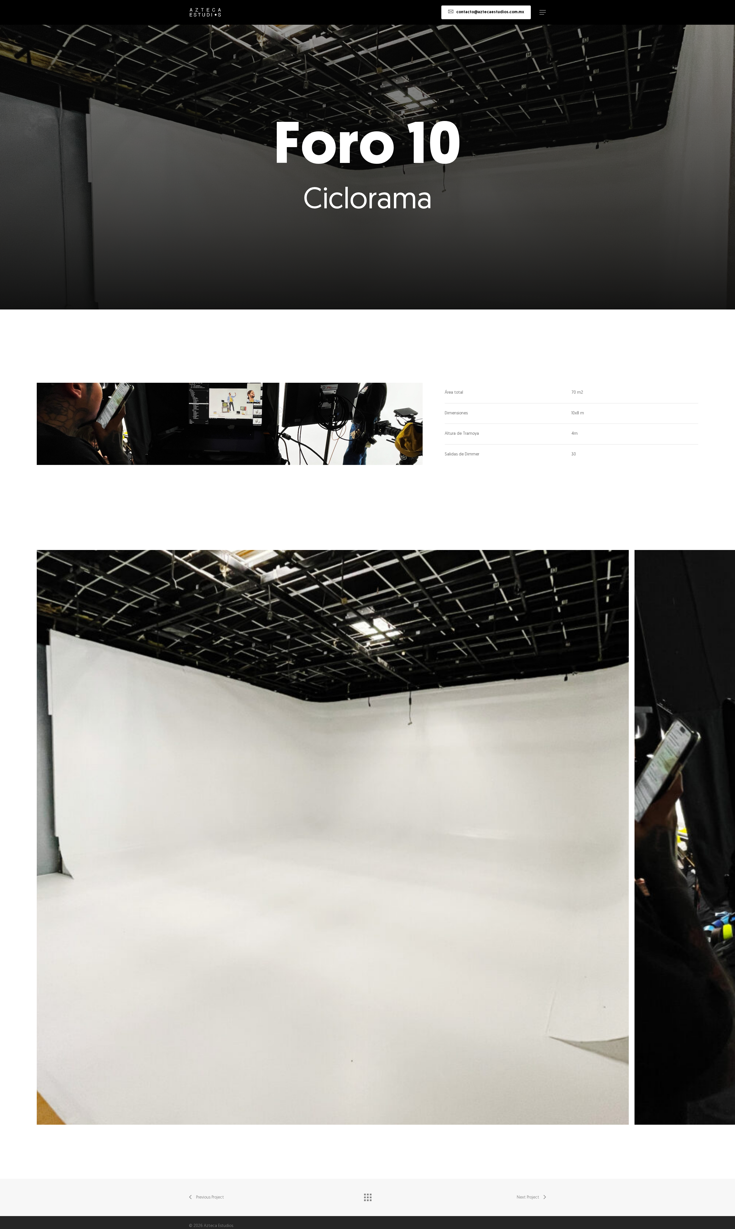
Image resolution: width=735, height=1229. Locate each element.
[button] (542, 12)
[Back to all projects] (367, 1196)
